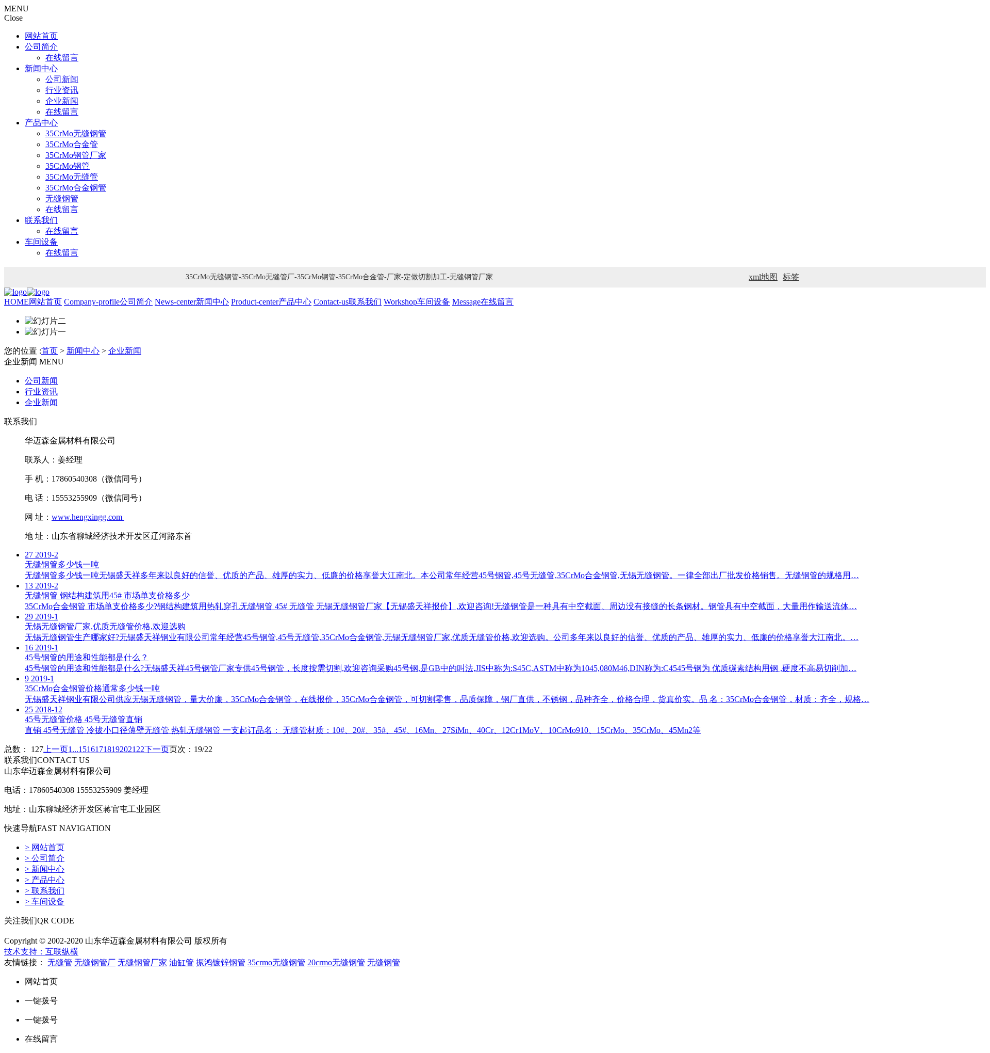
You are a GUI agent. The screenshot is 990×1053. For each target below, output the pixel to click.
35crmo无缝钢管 (276, 962)
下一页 (156, 749)
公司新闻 (61, 79)
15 (82, 749)
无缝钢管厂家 (142, 962)
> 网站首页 (44, 847)
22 (140, 749)
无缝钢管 (61, 198)
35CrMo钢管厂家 (75, 155)
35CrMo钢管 (67, 166)
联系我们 (41, 220)
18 (107, 749)
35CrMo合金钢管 (75, 187)
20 (124, 749)
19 (115, 749)
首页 (49, 350)
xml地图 (763, 277)
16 (91, 749)
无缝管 (59, 962)
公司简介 (41, 46)
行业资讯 (61, 90)
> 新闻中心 (44, 869)
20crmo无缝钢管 (336, 962)
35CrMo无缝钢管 (75, 133)
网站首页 (41, 35)
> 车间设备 (44, 901)
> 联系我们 (44, 890)
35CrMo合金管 (71, 144)
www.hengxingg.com (88, 517)
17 (99, 749)
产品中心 (41, 122)
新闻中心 (41, 68)
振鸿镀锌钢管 (220, 962)
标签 (791, 277)
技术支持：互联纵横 (41, 951)
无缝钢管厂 (95, 962)
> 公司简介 (44, 858)
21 (132, 749)
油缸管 (181, 962)
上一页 (55, 749)
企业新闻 (61, 101)
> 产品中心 (44, 879)
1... (73, 749)
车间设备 (41, 241)
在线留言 (61, 57)
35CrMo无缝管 (71, 176)
